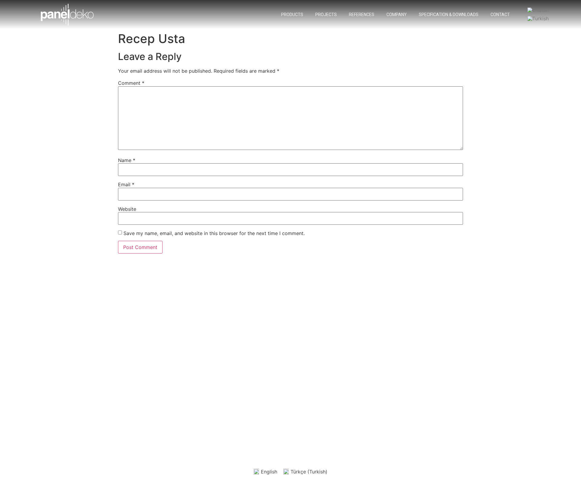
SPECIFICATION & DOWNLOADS (448, 14)
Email (126, 184)
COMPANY (396, 14)
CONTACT (500, 14)
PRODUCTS (292, 14)
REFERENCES (361, 14)
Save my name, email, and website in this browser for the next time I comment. (214, 233)
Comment (131, 83)
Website (127, 209)
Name (126, 160)
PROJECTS (326, 14)
